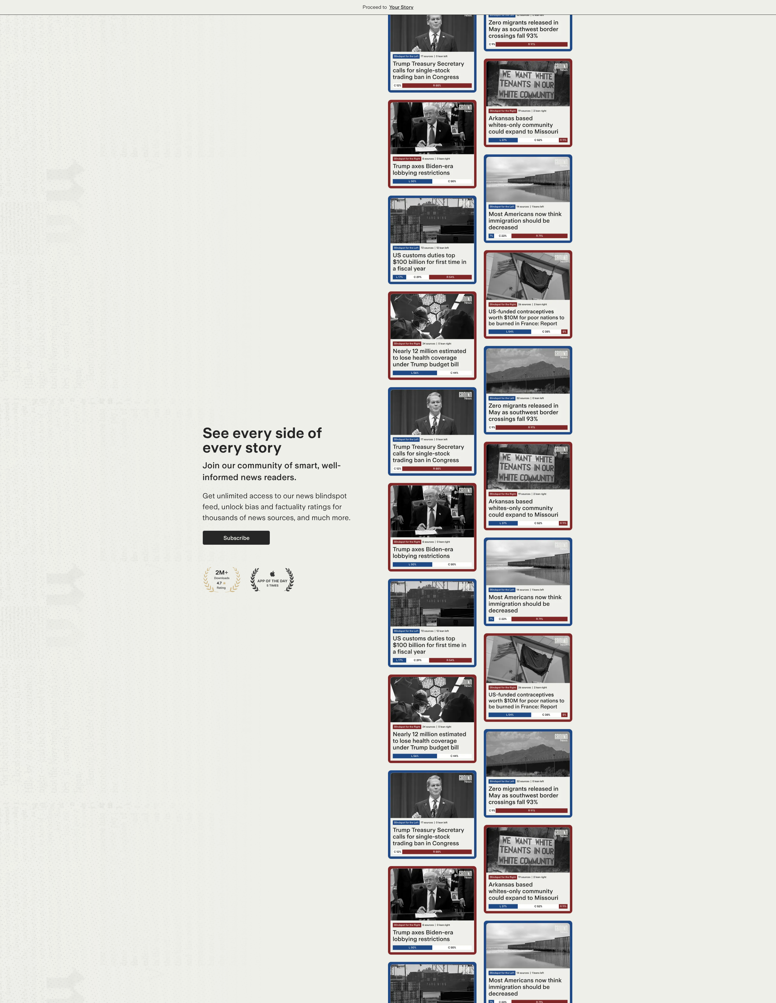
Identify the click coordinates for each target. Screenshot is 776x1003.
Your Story (401, 7)
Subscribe (236, 538)
